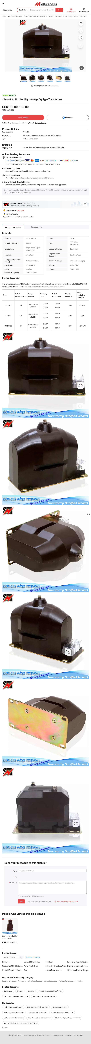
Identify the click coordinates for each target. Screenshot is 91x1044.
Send (21, 901)
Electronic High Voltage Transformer (67, 1018)
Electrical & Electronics (15, 16)
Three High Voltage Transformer (62, 1012)
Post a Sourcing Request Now (66, 901)
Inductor (20, 991)
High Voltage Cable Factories (14, 1012)
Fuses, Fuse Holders (31, 966)
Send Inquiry (23, 117)
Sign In (5, 217)
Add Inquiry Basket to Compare (46, 85)
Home (4, 16)
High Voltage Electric (60, 1007)
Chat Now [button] (69, 118)
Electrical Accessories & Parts (77, 966)
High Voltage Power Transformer (39, 1018)
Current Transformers (53, 970)
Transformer (8, 991)
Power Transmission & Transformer (34, 16)
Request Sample (40, 123)
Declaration (68, 1035)
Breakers (5, 962)
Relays (26, 970)
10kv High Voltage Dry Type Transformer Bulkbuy (21, 1023)
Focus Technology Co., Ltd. (31, 1035)
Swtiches (49, 962)
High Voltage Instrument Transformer (76, 16)
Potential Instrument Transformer (50, 991)
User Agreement (58, 1035)
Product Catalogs (33, 957)
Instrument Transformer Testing (44, 996)
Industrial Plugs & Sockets (11, 970)
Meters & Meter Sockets (32, 962)
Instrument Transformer (55, 16)
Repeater (31, 991)
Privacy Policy (78, 1035)
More (4, 1027)
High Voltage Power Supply (13, 1007)
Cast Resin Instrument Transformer (16, 996)
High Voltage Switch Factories (37, 1007)
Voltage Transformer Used (37, 1012)
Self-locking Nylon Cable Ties (55, 966)
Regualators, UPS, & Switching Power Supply (17, 966)
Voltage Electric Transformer (14, 1018)
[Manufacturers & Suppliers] (45, 4)
